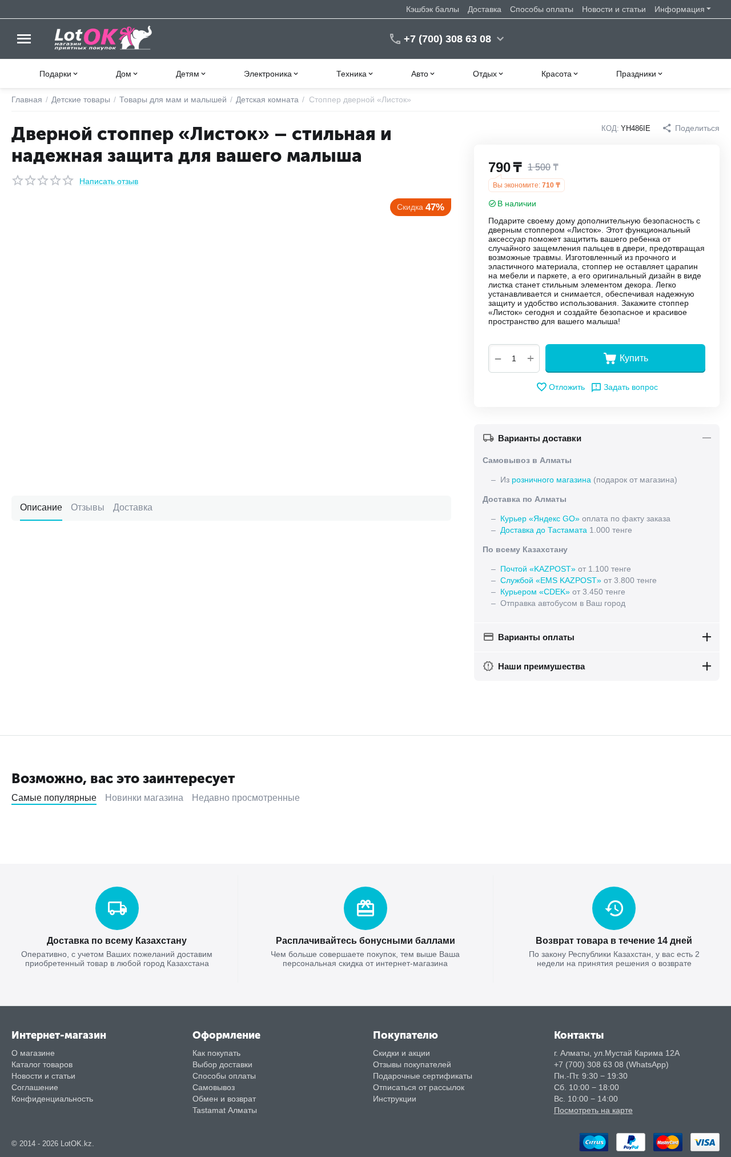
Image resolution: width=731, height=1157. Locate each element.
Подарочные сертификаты (422, 1075)
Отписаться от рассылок (418, 1087)
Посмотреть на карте (593, 1110)
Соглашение (34, 1087)
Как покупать (216, 1053)
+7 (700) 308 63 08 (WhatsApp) (611, 1064)
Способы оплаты (541, 9)
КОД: (610, 128)
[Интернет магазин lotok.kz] (103, 38)
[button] (691, 128)
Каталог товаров (42, 1064)
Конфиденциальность (52, 1098)
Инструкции (394, 1098)
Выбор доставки (222, 1064)
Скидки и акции (401, 1053)
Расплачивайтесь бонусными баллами (365, 940)
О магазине (33, 1053)
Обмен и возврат (224, 1098)
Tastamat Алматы (224, 1110)
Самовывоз (213, 1087)
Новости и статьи (614, 9)
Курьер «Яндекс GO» (540, 518)
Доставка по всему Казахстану (117, 940)
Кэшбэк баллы (432, 9)
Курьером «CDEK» (535, 591)
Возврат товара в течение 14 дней (614, 940)
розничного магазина (551, 479)
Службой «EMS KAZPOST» (550, 580)
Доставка (484, 9)
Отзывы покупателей (412, 1064)
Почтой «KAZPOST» (538, 568)
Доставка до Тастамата (543, 529)
